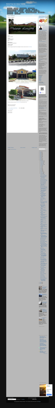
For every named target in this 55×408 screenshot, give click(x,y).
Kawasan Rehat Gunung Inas (42, 270)
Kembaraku (21, 9)
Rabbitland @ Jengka (44, 318)
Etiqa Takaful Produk (23, 8)
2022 (40, 156)
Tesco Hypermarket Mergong (43, 268)
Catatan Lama (34, 147)
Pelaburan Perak (10, 12)
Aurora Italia (16, 8)
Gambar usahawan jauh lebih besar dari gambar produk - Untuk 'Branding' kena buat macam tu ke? (43, 341)
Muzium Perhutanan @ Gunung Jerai (43, 225)
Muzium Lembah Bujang (42, 213)
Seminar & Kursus (41, 12)
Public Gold (22, 12)
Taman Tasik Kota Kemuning (43, 184)
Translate (23, 399)
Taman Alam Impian (43, 181)
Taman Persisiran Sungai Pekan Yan (43, 217)
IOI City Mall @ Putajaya (42, 192)
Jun (41, 167)
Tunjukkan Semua (45, 353)
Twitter (40, 78)
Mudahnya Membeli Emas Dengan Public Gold (43, 234)
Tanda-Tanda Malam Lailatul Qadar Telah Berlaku (42, 349)
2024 (40, 154)
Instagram (40, 76)
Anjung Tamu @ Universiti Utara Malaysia (43, 206)
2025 (40, 153)
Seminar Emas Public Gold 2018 (43, 261)
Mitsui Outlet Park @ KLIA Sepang (43, 177)
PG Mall (16, 12)
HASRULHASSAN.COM (43, 347)
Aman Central (42, 266)
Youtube (40, 80)
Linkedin (40, 77)
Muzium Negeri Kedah (43, 241)
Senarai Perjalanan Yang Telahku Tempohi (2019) (43, 280)
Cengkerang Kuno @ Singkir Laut (43, 214)
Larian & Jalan (35, 9)
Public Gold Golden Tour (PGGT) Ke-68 (43, 259)
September (42, 164)
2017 (40, 283)
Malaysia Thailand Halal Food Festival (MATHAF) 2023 (44, 310)
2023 (40, 155)
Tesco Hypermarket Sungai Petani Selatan (43, 196)
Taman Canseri (42, 178)
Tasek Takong (42, 271)
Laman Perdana (42, 174)
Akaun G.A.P (10, 8)
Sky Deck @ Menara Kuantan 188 (44, 295)
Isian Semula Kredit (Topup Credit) (12, 9)
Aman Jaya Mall (42, 204)
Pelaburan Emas (36, 11)
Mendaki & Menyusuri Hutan (12, 11)
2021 (40, 157)
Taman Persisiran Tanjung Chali (42, 249)
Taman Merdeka (42, 240)
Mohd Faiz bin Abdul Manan (15, 4)
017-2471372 (41, 59)
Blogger (39, 401)
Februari (42, 172)
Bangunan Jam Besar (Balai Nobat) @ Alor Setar (43, 246)
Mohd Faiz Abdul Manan (43, 30)
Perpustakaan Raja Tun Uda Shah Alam (43, 188)
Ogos (41, 165)
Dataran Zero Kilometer (43, 201)
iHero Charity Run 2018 (43, 180)
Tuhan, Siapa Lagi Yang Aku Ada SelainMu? (43, 352)
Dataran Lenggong (43, 273)
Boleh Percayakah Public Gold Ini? (43, 265)
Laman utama (22, 147)
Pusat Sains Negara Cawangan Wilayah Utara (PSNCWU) (43, 255)
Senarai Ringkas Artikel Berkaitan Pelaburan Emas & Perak (42, 17)
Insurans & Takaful (31, 8)
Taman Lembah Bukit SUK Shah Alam (43, 190)
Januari (42, 173)
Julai (41, 166)
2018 (40, 282)
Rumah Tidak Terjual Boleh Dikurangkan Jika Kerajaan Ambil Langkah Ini (43, 345)
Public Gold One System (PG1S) (31, 12)
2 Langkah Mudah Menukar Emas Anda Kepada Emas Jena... (43, 236)
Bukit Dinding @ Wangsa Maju (44, 302)
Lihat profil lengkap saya (42, 41)
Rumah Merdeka (42, 242)
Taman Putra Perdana (43, 175)
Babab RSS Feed (42, 336)
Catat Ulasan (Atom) (13, 149)
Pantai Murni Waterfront (43, 216)
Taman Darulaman (43, 209)
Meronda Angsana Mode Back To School (43, 337)
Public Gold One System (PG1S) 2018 (43, 263)
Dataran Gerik (42, 272)
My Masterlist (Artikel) (29, 11)
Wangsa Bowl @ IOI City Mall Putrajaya (44, 288)
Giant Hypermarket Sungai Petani (43, 194)
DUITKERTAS (42, 343)
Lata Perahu (30, 46)
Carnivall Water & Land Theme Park (43, 202)
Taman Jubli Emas (43, 258)
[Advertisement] (22, 140)
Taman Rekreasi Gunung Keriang (43, 253)
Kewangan (28, 9)
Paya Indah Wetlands (43, 179)
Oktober (42, 163)
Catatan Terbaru (11, 147)
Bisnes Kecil (41, 339)
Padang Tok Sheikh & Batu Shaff (43, 230)
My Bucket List (21, 11)
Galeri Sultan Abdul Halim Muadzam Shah (43, 244)
